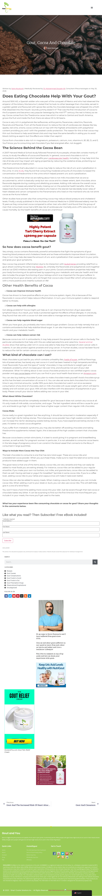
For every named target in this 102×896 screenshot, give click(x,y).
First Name (5, 526)
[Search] (95, 562)
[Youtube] (14, 596)
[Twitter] (10, 596)
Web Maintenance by (56, 890)
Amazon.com (90, 373)
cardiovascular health (58, 158)
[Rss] (25, 596)
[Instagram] (21, 596)
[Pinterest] (18, 596)
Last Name (5, 532)
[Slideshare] (29, 596)
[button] (91, 7)
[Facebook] (6, 596)
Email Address (7, 520)
